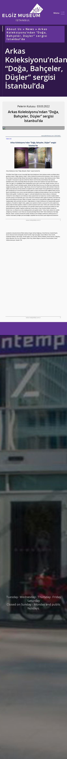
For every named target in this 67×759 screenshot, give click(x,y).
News (30, 29)
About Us (14, 29)
